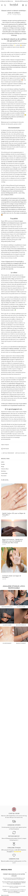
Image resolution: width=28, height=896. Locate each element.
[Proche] (26, 872)
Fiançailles (3, 464)
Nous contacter (3, 475)
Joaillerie (2, 462)
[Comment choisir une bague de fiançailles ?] (14, 560)
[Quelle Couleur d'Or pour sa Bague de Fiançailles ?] (14, 497)
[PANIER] (25, 5)
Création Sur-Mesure (5, 468)
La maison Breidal (4, 473)
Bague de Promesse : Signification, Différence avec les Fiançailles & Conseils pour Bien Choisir (12, 541)
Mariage (2, 466)
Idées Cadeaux (3, 471)
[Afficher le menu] (1, 5)
